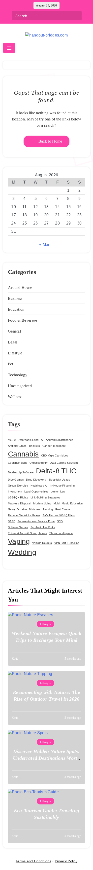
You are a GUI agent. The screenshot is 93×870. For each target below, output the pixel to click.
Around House (20, 287)
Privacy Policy (66, 861)
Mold (57, 503)
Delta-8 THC (56, 471)
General (14, 331)
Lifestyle (15, 353)
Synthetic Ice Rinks (43, 527)
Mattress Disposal (19, 503)
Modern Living (42, 503)
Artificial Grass (17, 445)
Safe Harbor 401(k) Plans (59, 515)
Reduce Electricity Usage (24, 515)
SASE (11, 521)
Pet (10, 364)
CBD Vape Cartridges (54, 455)
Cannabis (23, 454)
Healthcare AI (39, 485)
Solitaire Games (18, 527)
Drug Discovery (36, 479)
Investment (15, 491)
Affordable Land (29, 439)
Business (15, 298)
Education (16, 309)
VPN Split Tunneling (66, 542)
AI (42, 439)
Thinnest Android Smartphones (27, 533)
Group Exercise (18, 485)
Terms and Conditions (33, 861)
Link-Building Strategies (45, 497)
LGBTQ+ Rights (18, 497)
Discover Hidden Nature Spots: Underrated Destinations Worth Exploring (46, 758)
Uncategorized (20, 386)
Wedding (22, 552)
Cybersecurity (39, 462)
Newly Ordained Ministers (24, 509)
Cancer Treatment (54, 445)
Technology (17, 375)
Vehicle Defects (42, 542)
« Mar (44, 244)
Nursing (48, 509)
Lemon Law (58, 491)
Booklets (34, 445)
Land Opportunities (36, 491)
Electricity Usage (59, 479)
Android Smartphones (59, 439)
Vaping (19, 541)
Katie (15, 658)
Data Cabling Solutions (64, 462)
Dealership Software (21, 472)
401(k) (12, 439)
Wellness (15, 397)
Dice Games (16, 479)
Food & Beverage (22, 320)
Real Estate (62, 509)
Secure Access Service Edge (36, 521)
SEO (60, 521)
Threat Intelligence (61, 533)
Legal (12, 342)
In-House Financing (62, 485)
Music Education (72, 503)
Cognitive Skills (17, 462)
